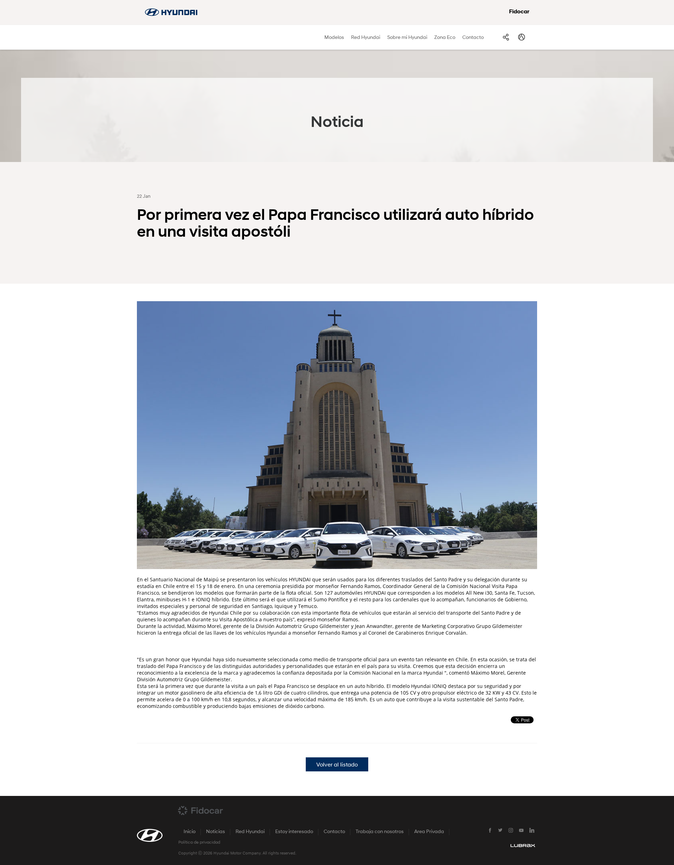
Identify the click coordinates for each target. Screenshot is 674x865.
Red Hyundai (365, 37)
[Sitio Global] (521, 37)
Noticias (215, 831)
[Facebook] (489, 830)
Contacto (473, 37)
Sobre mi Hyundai (407, 37)
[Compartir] (506, 37)
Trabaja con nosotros (380, 831)
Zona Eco (444, 37)
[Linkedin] (532, 830)
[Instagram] (510, 830)
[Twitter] (500, 830)
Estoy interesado (294, 831)
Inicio (190, 831)
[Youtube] (521, 830)
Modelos (334, 37)
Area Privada (429, 831)
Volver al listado (337, 765)
